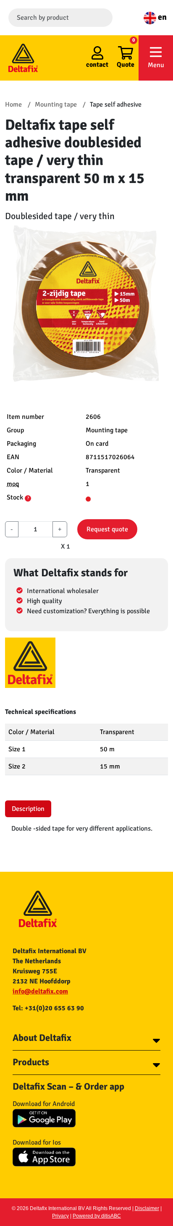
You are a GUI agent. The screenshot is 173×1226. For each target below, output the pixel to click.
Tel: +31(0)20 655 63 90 (48, 1008)
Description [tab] (28, 809)
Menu (156, 65)
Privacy (60, 1216)
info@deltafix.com (40, 991)
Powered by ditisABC (97, 1216)
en (161, 17)
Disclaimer (147, 1208)
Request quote (107, 529)
